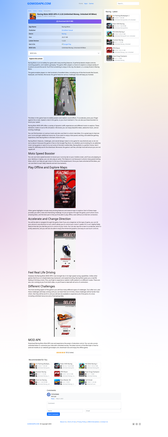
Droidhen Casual (67, 30)
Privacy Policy (81, 422)
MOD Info (33, 53)
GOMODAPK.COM (39, 3)
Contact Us (104, 422)
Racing (40, 11)
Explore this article (35, 59)
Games (91, 3)
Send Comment (53, 414)
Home (81, 3)
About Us (63, 422)
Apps (86, 3)
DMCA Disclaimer (93, 422)
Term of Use (72, 422)
